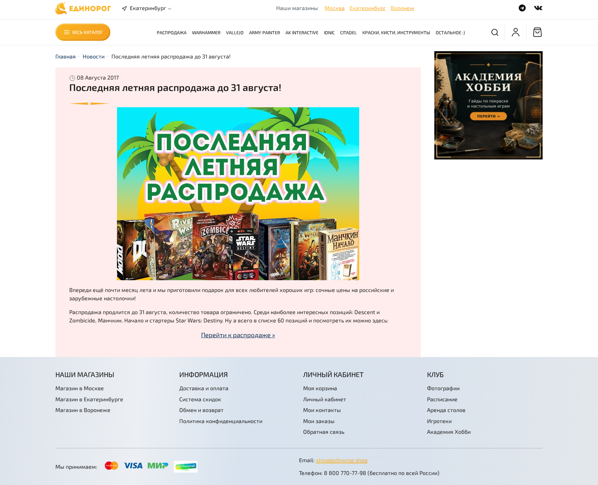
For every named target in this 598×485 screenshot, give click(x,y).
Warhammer (206, 32)
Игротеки (439, 421)
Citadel (348, 32)
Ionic (329, 32)
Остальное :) (450, 32)
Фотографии (443, 388)
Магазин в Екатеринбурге (89, 399)
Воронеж (402, 7)
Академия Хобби (449, 431)
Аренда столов (446, 409)
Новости (94, 56)
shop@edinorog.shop (342, 460)
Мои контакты (322, 409)
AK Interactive (302, 32)
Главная (65, 56)
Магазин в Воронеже (82, 409)
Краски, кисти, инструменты (396, 32)
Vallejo (235, 32)
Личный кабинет (324, 399)
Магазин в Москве (79, 388)
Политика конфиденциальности (220, 421)
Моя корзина (320, 388)
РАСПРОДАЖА (172, 32)
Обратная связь (323, 431)
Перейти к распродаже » (238, 335)
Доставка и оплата (203, 388)
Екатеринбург (368, 7)
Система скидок (200, 399)
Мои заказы (319, 421)
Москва (335, 7)
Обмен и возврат (201, 409)
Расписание (442, 399)
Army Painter (264, 32)
